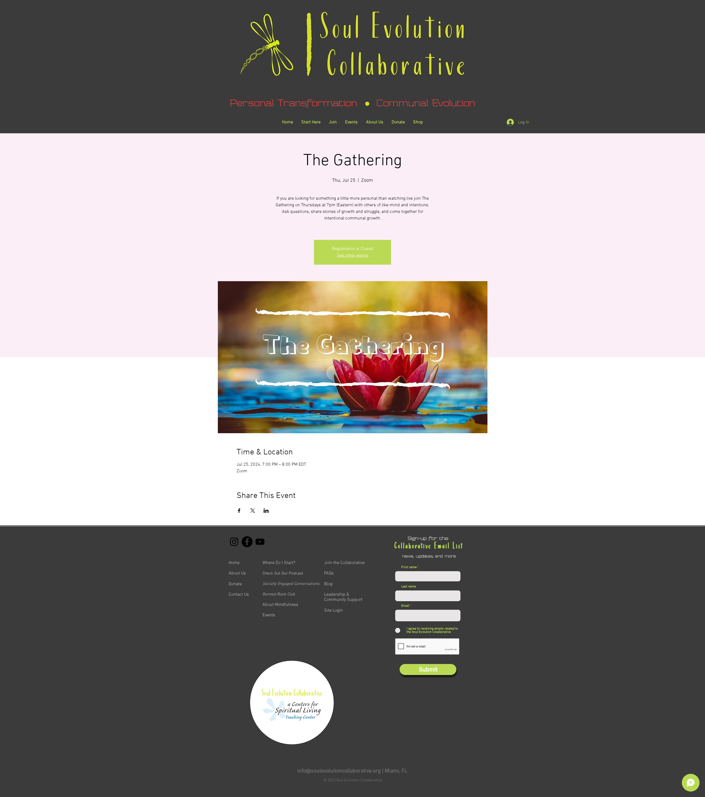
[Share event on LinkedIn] (266, 510)
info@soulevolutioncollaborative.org (339, 771)
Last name (408, 586)
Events (268, 615)
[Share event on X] (252, 510)
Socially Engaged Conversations (290, 583)
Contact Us (239, 594)
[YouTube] (259, 541)
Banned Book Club (278, 594)
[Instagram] (234, 541)
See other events (352, 255)
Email (405, 606)
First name (409, 567)
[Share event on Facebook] (239, 510)
